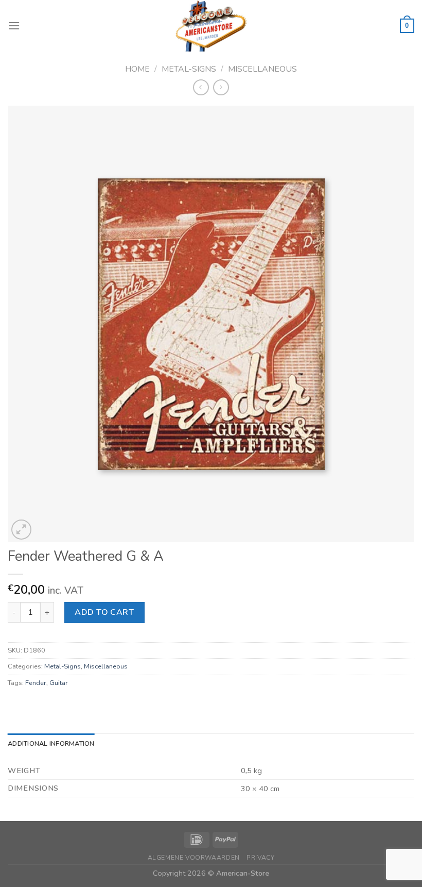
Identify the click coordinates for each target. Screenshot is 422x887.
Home (137, 69)
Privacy (260, 857)
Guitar (58, 683)
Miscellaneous (262, 69)
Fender (35, 683)
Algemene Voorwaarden (194, 857)
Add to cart (104, 612)
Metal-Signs (189, 69)
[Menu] (14, 25)
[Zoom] (21, 530)
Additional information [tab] (51, 743)
